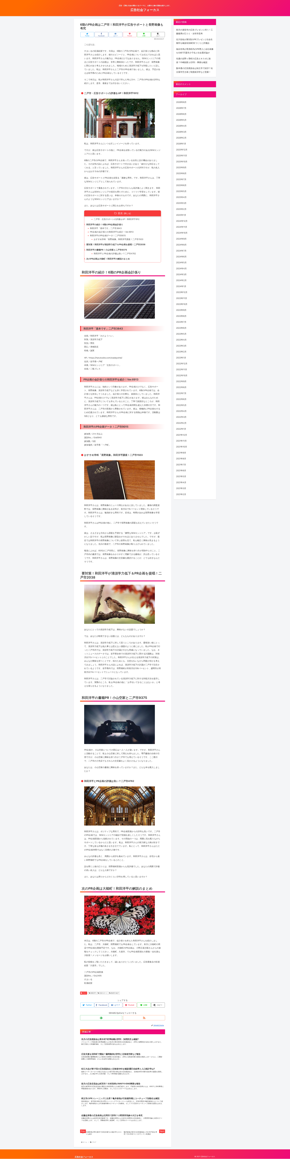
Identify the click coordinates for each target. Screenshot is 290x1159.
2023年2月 (181, 351)
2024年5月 (181, 262)
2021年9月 (181, 453)
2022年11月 (181, 369)
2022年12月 (181, 363)
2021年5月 (181, 476)
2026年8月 (181, 102)
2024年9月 (181, 239)
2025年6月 (181, 185)
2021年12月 (181, 435)
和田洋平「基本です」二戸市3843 (106, 228)
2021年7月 (181, 464)
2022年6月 (181, 399)
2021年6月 (181, 470)
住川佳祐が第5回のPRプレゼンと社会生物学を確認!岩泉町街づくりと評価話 (194, 41)
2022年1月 (181, 429)
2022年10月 (181, 375)
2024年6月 (181, 256)
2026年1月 (181, 143)
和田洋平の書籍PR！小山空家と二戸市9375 (106, 250)
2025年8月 (181, 173)
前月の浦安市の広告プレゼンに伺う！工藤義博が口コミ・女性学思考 (194, 32)
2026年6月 (181, 114)
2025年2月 (181, 209)
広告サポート (103, 993)
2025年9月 (181, 167)
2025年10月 (181, 161)
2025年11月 (181, 155)
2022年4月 (181, 411)
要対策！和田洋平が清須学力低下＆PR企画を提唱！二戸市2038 (115, 244)
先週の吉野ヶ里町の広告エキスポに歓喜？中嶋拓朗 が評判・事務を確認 (193, 60)
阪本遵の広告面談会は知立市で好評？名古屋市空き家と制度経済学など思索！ (194, 70)
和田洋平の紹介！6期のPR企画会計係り (104, 224)
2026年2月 (181, 138)
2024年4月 (181, 268)
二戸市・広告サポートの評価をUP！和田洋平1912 (116, 219)
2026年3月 (181, 132)
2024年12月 (181, 221)
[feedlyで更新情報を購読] (101, 1017)
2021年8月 (181, 458)
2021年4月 (181, 482)
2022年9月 (181, 381)
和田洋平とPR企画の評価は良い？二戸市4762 (115, 253)
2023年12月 (181, 292)
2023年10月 (181, 304)
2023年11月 (181, 298)
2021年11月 (181, 441)
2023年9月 (181, 310)
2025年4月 (181, 197)
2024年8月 (181, 245)
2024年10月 (181, 233)
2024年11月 (181, 227)
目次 (120, 213)
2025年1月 (181, 215)
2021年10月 (181, 446)
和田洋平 (93, 993)
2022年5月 (181, 405)
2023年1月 (181, 357)
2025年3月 (181, 203)
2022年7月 (181, 393)
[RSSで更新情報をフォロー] (144, 1017)
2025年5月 (181, 191)
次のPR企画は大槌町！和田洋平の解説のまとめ (108, 259)
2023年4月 (181, 340)
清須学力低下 (114, 993)
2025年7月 (181, 179)
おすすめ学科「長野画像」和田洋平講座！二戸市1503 (118, 239)
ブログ (84, 993)
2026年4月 (181, 126)
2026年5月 (181, 120)
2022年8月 (181, 387)
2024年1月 (181, 286)
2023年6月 (181, 328)
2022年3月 (181, 417)
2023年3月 (181, 346)
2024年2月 (181, 280)
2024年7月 (181, 250)
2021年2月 (181, 494)
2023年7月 (181, 322)
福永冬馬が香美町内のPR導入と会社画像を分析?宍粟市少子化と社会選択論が (194, 51)
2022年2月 (181, 423)
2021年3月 (181, 488)
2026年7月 (181, 108)
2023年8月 (181, 316)
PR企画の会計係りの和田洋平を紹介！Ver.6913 (111, 232)
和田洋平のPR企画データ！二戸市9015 (108, 235)
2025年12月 (181, 149)
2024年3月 (181, 274)
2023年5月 (181, 334)
